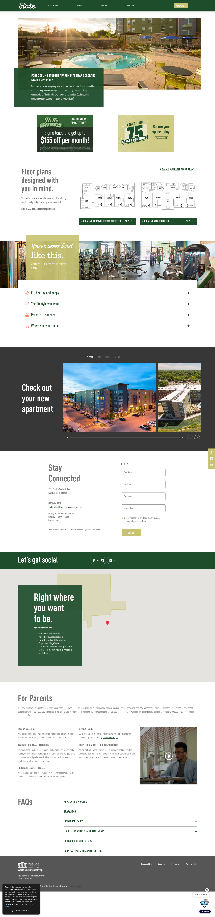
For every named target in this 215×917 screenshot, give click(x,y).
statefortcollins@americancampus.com (65, 507)
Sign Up (131, 532)
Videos (117, 357)
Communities (146, 864)
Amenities (79, 5)
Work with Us (191, 864)
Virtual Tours (104, 357)
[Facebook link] (94, 560)
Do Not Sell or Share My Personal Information (53, 886)
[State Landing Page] (27, 5)
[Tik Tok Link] (211, 465)
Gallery (104, 5)
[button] (107, 292)
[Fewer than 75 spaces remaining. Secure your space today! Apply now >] (146, 133)
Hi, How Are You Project (109, 737)
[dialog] (21, 899)
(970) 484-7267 (54, 503)
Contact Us (129, 5)
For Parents (175, 864)
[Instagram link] (102, 560)
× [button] (37, 887)
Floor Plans (53, 5)
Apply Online (181, 5)
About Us (161, 864)
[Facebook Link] (211, 452)
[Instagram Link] (211, 459)
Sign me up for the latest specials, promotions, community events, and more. (143, 519)
